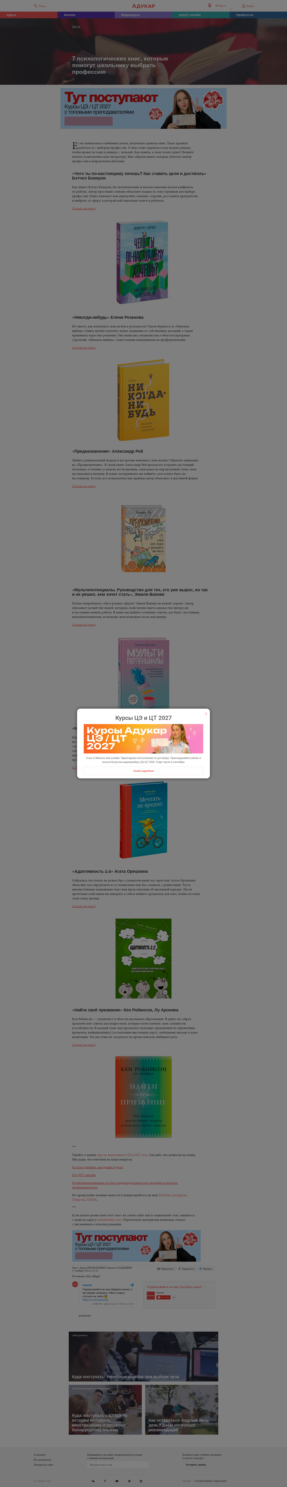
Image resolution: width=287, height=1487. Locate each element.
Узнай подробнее (143, 771)
